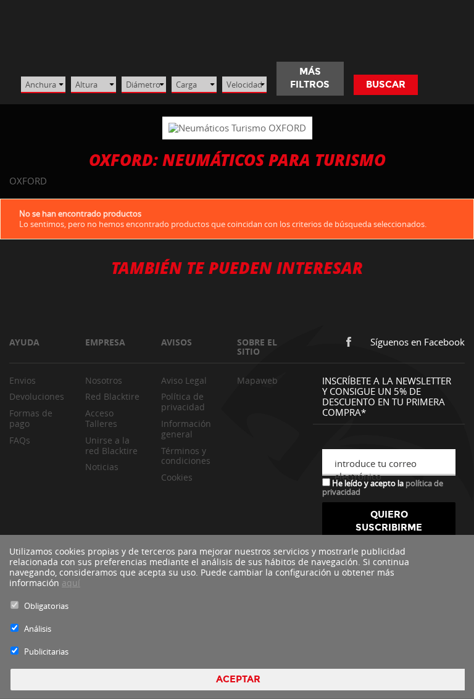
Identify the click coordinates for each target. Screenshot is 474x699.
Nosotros (103, 380)
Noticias (101, 467)
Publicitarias (46, 651)
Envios (22, 380)
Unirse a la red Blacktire (111, 445)
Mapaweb (257, 380)
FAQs (19, 440)
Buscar (385, 84)
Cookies (177, 477)
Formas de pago (30, 418)
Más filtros (310, 78)
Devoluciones (36, 396)
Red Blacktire (112, 396)
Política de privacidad (183, 402)
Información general (186, 429)
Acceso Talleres (101, 418)
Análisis (37, 628)
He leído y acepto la (382, 487)
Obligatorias (46, 605)
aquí (71, 583)
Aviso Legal (184, 380)
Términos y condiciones (185, 456)
